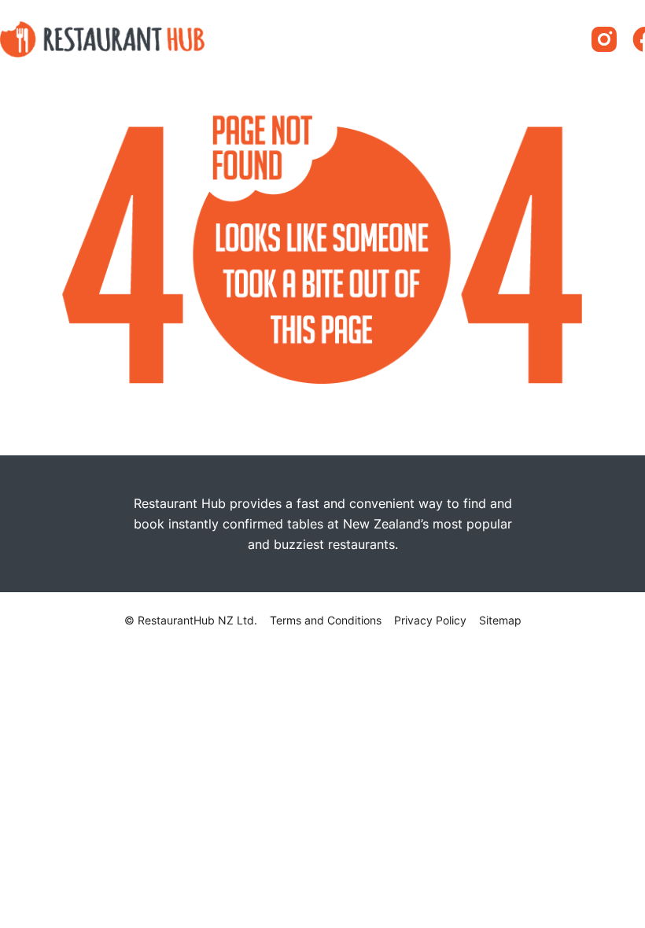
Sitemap (500, 620)
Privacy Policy (430, 620)
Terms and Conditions (325, 620)
